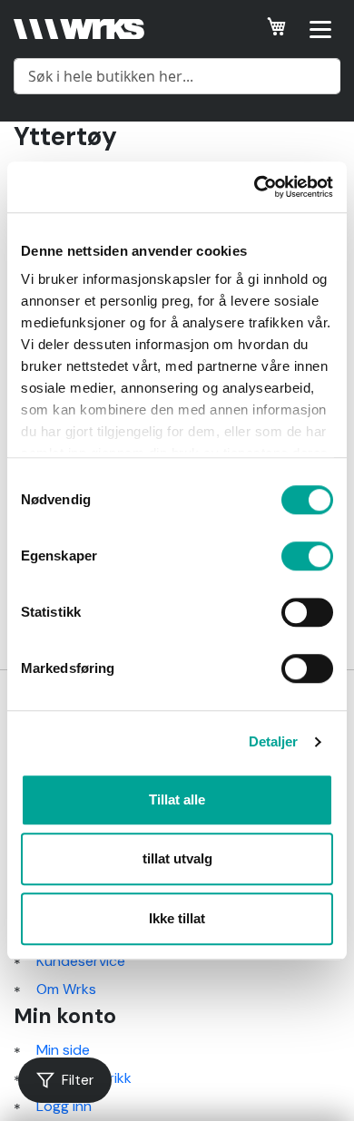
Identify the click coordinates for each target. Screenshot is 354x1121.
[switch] (307, 557)
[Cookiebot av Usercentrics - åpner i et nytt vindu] (254, 187)
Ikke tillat (177, 918)
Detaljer (274, 741)
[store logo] (79, 29)
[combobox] (177, 76)
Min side (63, 1049)
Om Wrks (66, 989)
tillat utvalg (177, 858)
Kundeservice (80, 960)
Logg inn (64, 1106)
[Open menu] (320, 29)
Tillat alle (177, 799)
